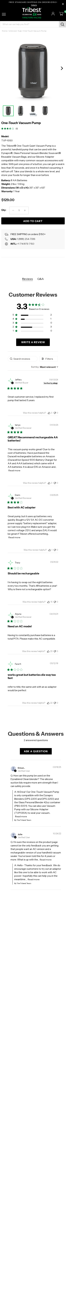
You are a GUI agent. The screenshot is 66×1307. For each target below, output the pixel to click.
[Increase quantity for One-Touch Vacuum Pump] (24, 210)
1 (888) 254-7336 (26, 238)
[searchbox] (22, 359)
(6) (17, 128)
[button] (49, 412)
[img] (2, 128)
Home (4, 31)
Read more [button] (14, 470)
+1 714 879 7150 (25, 243)
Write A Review (33, 342)
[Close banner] (63, 4)
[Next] (61, 68)
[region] (32, 315)
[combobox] (44, 366)
